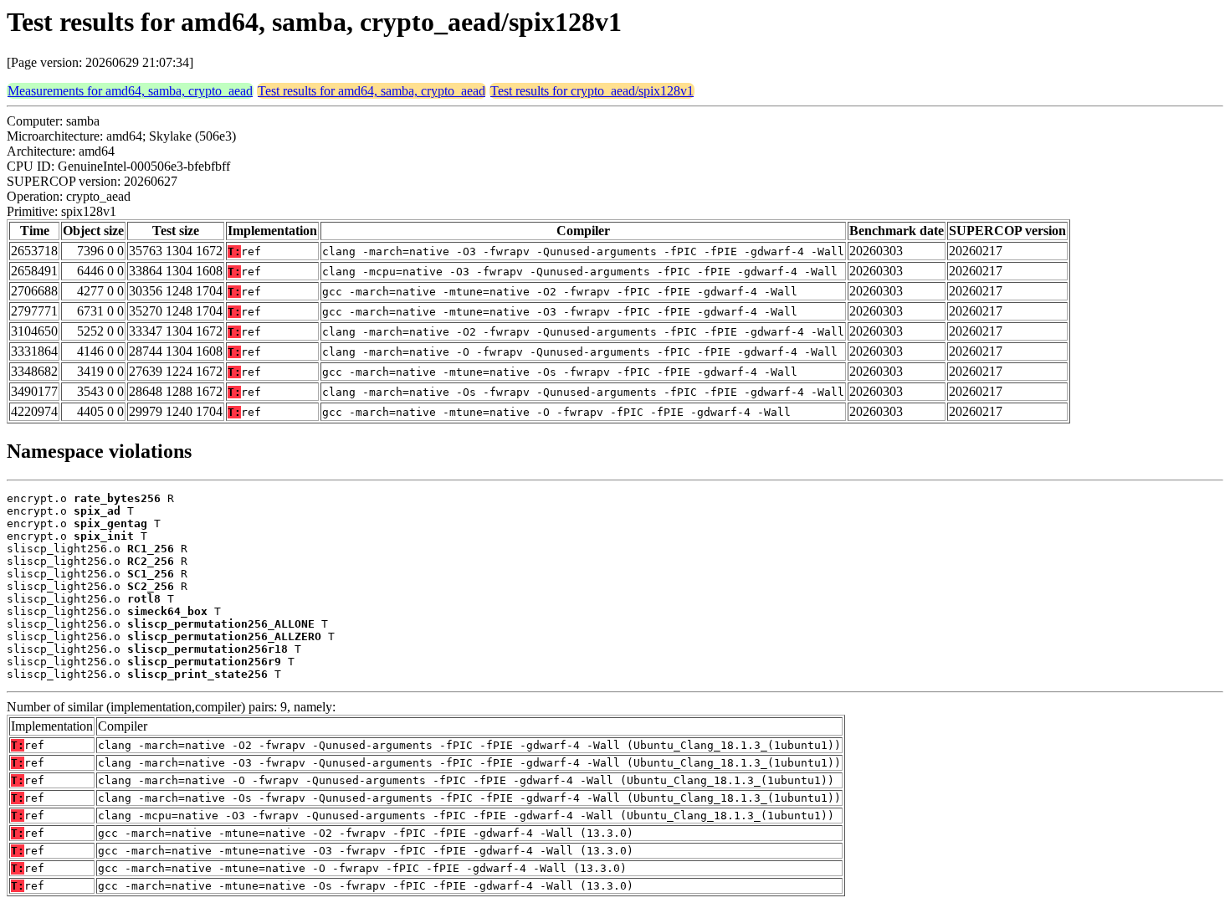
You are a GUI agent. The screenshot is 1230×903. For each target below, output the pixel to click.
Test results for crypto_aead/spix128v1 (592, 91)
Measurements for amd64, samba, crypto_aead (130, 91)
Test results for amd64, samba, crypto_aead (371, 91)
